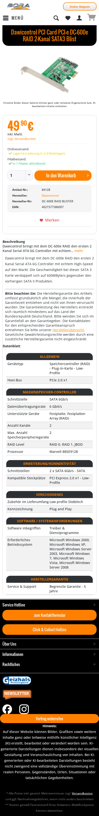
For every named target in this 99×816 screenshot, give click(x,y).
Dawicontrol (50, 195)
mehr (78, 250)
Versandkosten (82, 793)
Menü (18, 18)
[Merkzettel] (68, 18)
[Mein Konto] (79, 18)
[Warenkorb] (91, 18)
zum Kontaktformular (49, 615)
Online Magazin (80, 6)
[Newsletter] (49, 695)
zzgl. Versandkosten (21, 139)
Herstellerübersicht (68, 330)
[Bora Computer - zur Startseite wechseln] (19, 6)
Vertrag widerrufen (49, 718)
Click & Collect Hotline (49, 629)
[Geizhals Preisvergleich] (49, 680)
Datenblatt (11, 346)
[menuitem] (13, 18)
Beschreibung (14, 241)
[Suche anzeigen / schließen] (56, 18)
